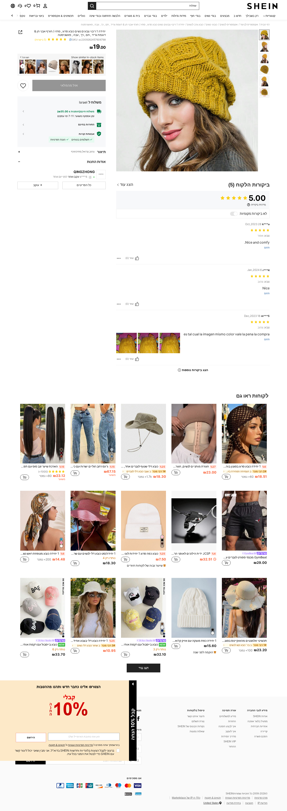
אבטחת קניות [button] (86, 133)
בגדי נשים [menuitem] (210, 15)
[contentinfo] (78, 785)
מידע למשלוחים (227, 716)
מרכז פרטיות (260, 797)
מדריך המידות (228, 736)
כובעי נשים (211, 24)
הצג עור (144, 668)
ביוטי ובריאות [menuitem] (36, 15)
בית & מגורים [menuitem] (132, 15)
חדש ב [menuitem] (237, 15)
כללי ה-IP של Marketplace (186, 797)
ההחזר (232, 746)
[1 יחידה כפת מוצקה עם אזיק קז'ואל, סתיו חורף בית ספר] (193, 608)
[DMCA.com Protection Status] (128, 793)
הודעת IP (262, 803)
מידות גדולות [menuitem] (178, 15)
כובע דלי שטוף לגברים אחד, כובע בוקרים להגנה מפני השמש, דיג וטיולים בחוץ (143, 466)
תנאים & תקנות (213, 797)
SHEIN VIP (230, 741)
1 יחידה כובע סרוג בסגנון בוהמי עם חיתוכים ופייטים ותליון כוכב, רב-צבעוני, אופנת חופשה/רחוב (244, 466)
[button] (19, 5)
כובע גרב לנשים (195, 24)
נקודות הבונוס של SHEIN (191, 726)
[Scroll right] (12, 16)
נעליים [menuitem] (81, 15)
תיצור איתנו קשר (195, 716)
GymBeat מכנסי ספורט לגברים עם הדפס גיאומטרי (244, 557)
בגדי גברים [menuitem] (150, 15)
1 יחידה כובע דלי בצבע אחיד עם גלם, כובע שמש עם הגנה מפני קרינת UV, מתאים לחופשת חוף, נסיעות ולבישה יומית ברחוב (93, 640)
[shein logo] (262, 6)
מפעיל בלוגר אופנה (257, 721)
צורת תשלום (198, 721)
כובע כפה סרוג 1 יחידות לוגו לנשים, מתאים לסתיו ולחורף (143, 553)
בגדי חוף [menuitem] (195, 15)
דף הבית (265, 24)
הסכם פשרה (260, 736)
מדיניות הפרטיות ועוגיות (237, 797)
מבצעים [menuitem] (224, 15)
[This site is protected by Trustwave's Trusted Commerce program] (138, 793)
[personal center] (45, 5)
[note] (146, 565)
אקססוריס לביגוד (249, 24)
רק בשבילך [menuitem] (252, 15)
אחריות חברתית (259, 726)
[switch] (234, 214)
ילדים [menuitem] (164, 15)
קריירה (264, 731)
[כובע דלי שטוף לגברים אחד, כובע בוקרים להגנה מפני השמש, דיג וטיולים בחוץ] (143, 434)
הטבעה (249, 803)
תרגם (267, 247)
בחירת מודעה (233, 803)
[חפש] (92, 6)
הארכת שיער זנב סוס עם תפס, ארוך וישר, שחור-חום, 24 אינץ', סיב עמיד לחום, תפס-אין (42, 466)
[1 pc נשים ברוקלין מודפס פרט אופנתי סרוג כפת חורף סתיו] (53, 67)
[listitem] (98, 67)
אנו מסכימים (134, 778)
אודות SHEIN (260, 716)
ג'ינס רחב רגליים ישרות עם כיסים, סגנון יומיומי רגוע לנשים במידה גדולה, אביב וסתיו (93, 466)
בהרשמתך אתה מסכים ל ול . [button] (84, 745)
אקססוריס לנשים (229, 24)
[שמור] (23, 85)
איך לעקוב (230, 731)
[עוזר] (137, 258)
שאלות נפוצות (197, 731)
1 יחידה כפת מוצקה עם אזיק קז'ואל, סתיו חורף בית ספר (193, 640)
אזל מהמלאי (69, 85)
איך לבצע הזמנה (227, 726)
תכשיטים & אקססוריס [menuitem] (61, 15)
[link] (37, 5)
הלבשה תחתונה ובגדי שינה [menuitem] (104, 15)
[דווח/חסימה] (118, 258)
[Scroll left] (17, 16)
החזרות (232, 721)
